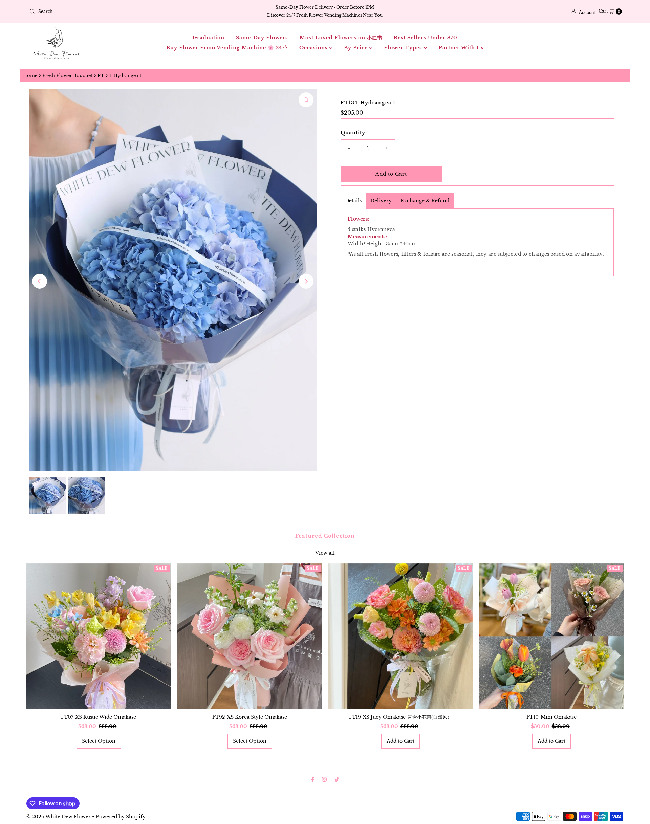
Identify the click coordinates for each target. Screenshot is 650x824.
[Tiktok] (337, 779)
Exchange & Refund (424, 201)
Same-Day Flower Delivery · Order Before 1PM (325, 7)
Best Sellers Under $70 (425, 38)
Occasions (314, 48)
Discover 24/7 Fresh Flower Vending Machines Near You (325, 15)
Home (30, 75)
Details (353, 201)
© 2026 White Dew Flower (58, 817)
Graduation (208, 38)
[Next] (306, 281)
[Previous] (39, 281)
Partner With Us (461, 48)
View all (325, 553)
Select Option (98, 741)
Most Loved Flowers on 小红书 (341, 38)
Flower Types (404, 48)
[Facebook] (312, 779)
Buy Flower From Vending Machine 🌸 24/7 (227, 48)
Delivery (381, 201)
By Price (356, 48)
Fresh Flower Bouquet (67, 75)
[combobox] (124, 11)
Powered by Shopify (121, 817)
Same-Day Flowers (262, 38)
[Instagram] (324, 779)
